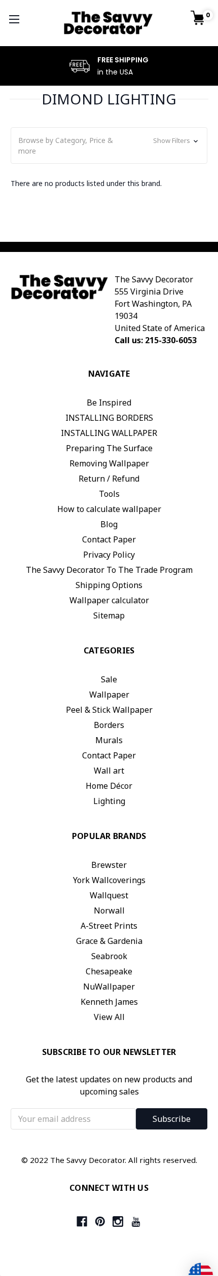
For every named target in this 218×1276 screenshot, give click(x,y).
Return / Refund (109, 478)
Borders (109, 725)
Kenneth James (109, 1001)
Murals (109, 740)
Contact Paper (109, 539)
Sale (109, 679)
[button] (109, 145)
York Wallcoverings (109, 880)
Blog (109, 524)
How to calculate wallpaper (109, 509)
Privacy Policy (109, 554)
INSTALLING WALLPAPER (109, 433)
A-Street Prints (109, 925)
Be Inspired (109, 402)
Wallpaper (109, 694)
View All (109, 1017)
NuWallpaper (109, 986)
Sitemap (109, 615)
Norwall (109, 910)
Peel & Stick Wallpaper (109, 709)
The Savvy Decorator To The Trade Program (109, 569)
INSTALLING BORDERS (109, 417)
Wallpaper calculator (109, 600)
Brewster (109, 864)
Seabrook (109, 956)
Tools (109, 493)
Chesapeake (109, 971)
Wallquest (109, 895)
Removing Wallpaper (109, 463)
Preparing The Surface (109, 448)
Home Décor (109, 785)
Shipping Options (109, 585)
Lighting (109, 801)
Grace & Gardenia (109, 940)
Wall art (109, 770)
